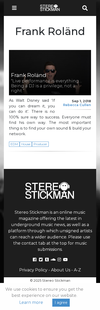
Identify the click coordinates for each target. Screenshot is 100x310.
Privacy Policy (33, 270)
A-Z (77, 270)
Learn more (31, 302)
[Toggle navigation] (16, 8)
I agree (61, 302)
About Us (60, 270)
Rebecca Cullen (77, 105)
